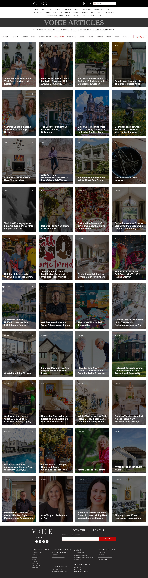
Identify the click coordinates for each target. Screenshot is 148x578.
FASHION (34, 561)
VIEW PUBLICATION (37, 552)
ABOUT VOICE (102, 552)
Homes (81, 37)
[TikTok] (47, 541)
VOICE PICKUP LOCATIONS (105, 557)
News (33, 37)
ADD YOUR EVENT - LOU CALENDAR (83, 557)
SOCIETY (34, 559)
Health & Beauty (45, 37)
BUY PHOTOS (77, 567)
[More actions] (33, 46)
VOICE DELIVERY (102, 559)
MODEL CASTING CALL (58, 557)
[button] (67, 9)
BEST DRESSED (35, 568)
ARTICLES (34, 557)
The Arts (90, 37)
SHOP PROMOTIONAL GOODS (59, 571)
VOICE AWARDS (36, 565)
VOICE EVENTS (78, 559)
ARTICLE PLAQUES (57, 569)
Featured (24, 37)
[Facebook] (3, 287)
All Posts (5, 37)
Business (100, 37)
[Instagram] (3, 291)
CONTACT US (101, 555)
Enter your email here (70, 535)
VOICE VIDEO (35, 563)
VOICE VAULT (35, 555)
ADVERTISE (55, 555)
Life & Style (71, 37)
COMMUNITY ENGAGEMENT (59, 552)
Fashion (15, 37)
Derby (108, 37)
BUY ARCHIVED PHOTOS (80, 569)
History (117, 37)
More (125, 37)
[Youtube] (43, 541)
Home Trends (59, 37)
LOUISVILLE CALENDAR (80, 555)
